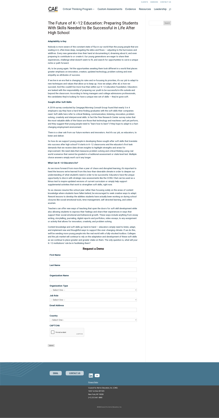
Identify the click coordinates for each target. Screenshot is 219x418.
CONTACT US (74, 373)
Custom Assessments (110, 9)
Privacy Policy (93, 382)
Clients (144, 2)
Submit (51, 345)
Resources (145, 9)
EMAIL (55, 373)
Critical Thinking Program (77, 9)
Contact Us (165, 2)
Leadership (160, 9)
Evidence (130, 9)
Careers (154, 2)
